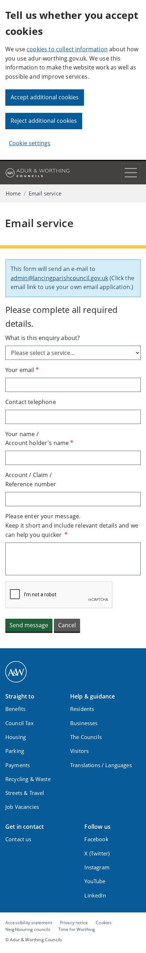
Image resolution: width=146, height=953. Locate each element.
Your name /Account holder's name (37, 438)
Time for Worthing (76, 929)
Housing (15, 736)
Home (13, 193)
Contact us (18, 839)
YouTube (94, 881)
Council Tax (19, 723)
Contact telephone (30, 402)
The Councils (86, 736)
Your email (19, 370)
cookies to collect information (67, 49)
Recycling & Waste (28, 778)
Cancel (67, 625)
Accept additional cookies (45, 97)
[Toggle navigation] (130, 173)
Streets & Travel (24, 792)
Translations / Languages (101, 765)
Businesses (84, 723)
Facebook (96, 839)
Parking (14, 750)
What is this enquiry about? (42, 338)
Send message (29, 625)
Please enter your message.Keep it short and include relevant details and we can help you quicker (71, 525)
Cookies (104, 922)
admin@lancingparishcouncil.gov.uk (59, 278)
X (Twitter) (97, 853)
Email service (45, 193)
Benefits (15, 708)
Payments (17, 765)
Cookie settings (29, 143)
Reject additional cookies (44, 121)
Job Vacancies (22, 806)
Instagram (96, 867)
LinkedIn (95, 895)
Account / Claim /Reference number (30, 479)
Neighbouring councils (27, 929)
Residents (82, 708)
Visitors (79, 750)
